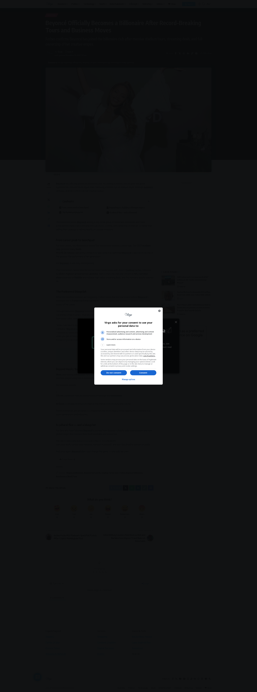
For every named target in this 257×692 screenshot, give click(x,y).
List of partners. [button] (149, 356)
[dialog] (128, 346)
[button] (128, 345)
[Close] (159, 310)
